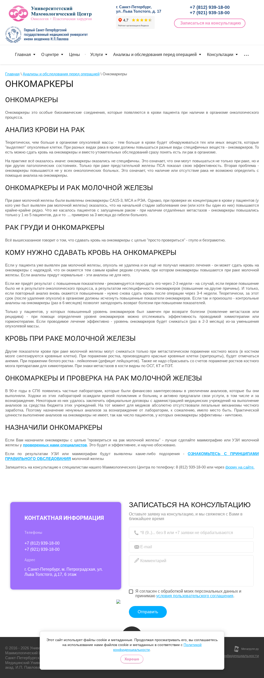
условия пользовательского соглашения (194, 596)
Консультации (220, 54)
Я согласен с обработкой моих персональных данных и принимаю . (188, 593)
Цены (74, 54)
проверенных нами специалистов (55, 445)
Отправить (148, 612)
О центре (50, 54)
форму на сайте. (239, 467)
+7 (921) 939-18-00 (210, 12)
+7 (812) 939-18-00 (210, 7)
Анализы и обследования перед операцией (155, 54)
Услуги (96, 54)
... (246, 54)
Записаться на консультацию (210, 23)
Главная (23, 54)
